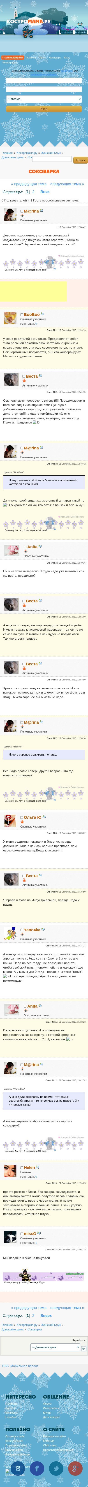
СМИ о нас (50, 1445)
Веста (32, 376)
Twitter (56, 1468)
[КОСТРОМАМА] (34, 23)
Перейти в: (79, 1340)
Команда (48, 1441)
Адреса (10, 1408)
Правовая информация (58, 1450)
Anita (32, 547)
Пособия (11, 1417)
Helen (29, 1167)
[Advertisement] (33, 294)
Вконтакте (18, 1468)
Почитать (11, 1403)
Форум (47, 1403)
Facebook (37, 1468)
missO (30, 1233)
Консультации (14, 1441)
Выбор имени (14, 1450)
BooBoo (32, 314)
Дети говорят (51, 1417)
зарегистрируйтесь (44, 74)
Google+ (75, 1468)
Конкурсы (11, 1412)
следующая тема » (67, 184)
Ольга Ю (33, 817)
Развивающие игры (17, 1454)
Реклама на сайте (54, 1436)
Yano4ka (32, 930)
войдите (67, 71)
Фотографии (51, 1408)
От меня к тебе (15, 1436)
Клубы (47, 1412)
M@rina (31, 211)
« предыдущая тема (28, 184)
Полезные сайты (16, 1445)
